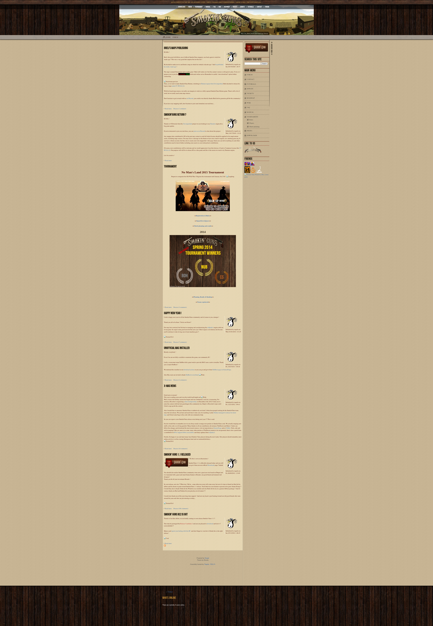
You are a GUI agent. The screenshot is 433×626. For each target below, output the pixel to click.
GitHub (228, 428)
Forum (267, 7)
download (210, 524)
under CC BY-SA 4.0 (178, 86)
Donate (242, 7)
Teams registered (202, 302)
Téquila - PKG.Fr (209, 564)
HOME (168, 37)
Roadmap (227, 7)
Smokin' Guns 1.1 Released (177, 454)
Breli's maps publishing (176, 48)
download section (189, 370)
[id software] (247, 172)
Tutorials (251, 7)
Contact (259, 7)
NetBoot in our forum (192, 375)
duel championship (191, 402)
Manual (208, 7)
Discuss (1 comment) (179, 109)
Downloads (181, 7)
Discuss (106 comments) (180, 508)
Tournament (199, 7)
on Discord (190, 98)
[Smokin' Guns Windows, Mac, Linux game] (256, 177)
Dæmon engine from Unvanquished (212, 84)
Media (190, 7)
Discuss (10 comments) (180, 449)
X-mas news (170, 386)
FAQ (214, 7)
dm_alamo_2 (247, 33)
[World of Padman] (249, 165)
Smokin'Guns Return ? (175, 115)
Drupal (207, 558)
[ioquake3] (253, 172)
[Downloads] (189, 459)
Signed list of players (202, 221)
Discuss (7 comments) (180, 342)
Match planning (254, 127)
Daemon (212, 124)
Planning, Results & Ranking (203, 297)
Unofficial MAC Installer (177, 348)
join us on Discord (199, 131)
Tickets (235, 7)
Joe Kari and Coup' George (260, 33)
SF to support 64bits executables (184, 432)
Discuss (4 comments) (180, 380)
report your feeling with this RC (181, 531)
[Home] (216, 21)
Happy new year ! (172, 313)
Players (251, 123)
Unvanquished (187, 124)
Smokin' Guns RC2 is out (176, 514)
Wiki (220, 7)
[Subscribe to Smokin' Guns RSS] (165, 546)
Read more (168, 109)
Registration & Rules (203, 215)
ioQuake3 (210, 327)
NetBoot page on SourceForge (222, 370)
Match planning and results (202, 226)
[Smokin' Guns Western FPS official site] (252, 152)
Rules (251, 120)
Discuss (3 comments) (180, 307)
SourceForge (217, 428)
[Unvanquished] (259, 172)
